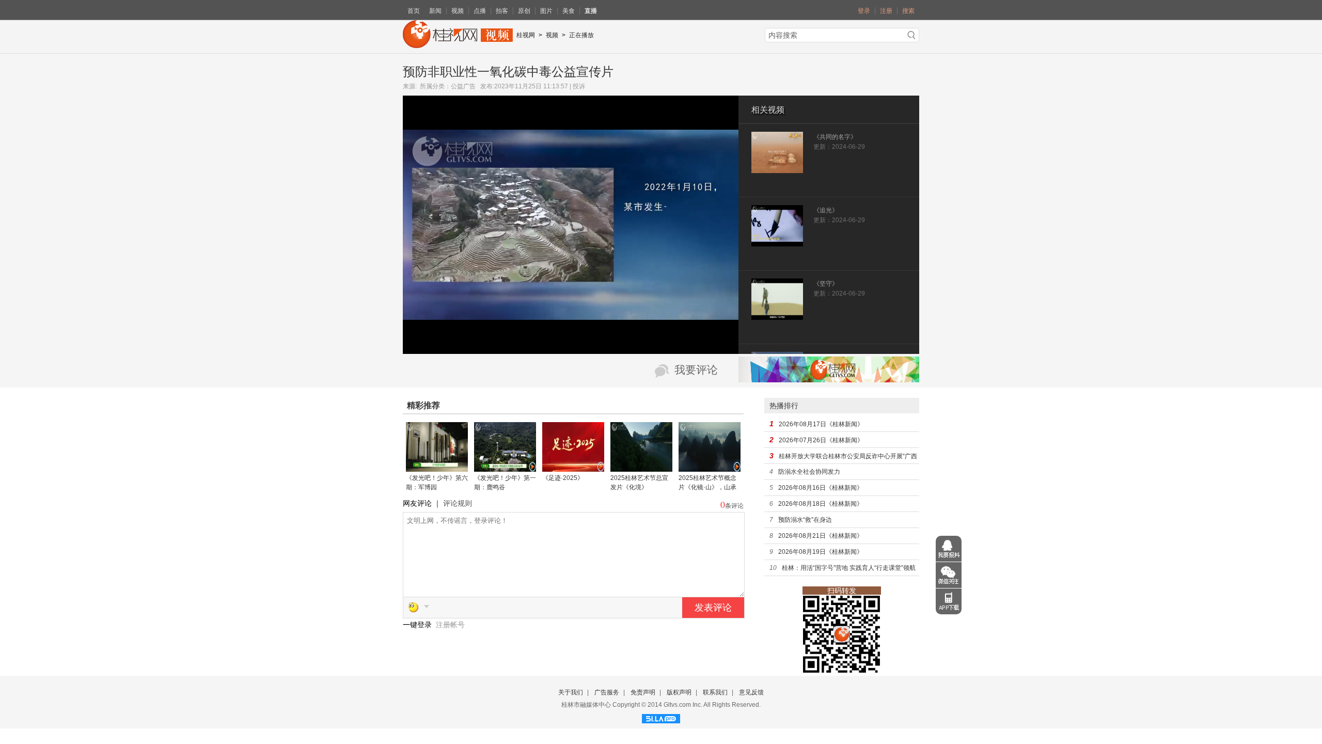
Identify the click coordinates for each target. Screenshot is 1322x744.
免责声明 (643, 692)
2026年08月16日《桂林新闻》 (820, 487)
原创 (524, 10)
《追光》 (825, 210)
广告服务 (606, 692)
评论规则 (457, 503)
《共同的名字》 (835, 137)
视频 (457, 10)
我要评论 (696, 370)
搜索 (908, 10)
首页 (413, 10)
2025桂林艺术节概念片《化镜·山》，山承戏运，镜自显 (707, 487)
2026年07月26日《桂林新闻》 (821, 440)
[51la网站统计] (661, 717)
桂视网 (525, 35)
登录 (864, 10)
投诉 (579, 86)
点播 (480, 10)
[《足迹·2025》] (573, 468)
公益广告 (463, 86)
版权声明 (679, 692)
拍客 (502, 10)
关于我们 (570, 692)
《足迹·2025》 (563, 478)
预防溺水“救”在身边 (805, 519)
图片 (546, 10)
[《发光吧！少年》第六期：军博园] (437, 468)
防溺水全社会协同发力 (809, 471)
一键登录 (418, 625)
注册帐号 (450, 625)
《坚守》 (825, 283)
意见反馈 (751, 692)
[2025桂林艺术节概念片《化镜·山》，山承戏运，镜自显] (710, 468)
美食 (568, 10)
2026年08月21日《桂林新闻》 (820, 535)
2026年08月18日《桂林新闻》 (820, 503)
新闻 (435, 10)
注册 (886, 10)
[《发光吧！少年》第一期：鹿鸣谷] (505, 468)
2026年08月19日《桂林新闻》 (820, 551)
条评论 (734, 505)
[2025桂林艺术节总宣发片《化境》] (641, 468)
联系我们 (715, 692)
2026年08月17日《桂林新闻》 (821, 424)
